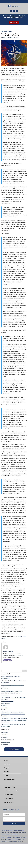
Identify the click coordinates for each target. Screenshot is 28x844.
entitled (14, 70)
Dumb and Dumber (5, 703)
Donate (6, 771)
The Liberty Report (5, 742)
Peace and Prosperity (11, 791)
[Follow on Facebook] (11, 11)
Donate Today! (14, 749)
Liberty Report (8, 802)
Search (24, 671)
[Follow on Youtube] (17, 11)
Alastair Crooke (7, 37)
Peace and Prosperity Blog (7, 739)
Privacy (3, 837)
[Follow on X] (14, 11)
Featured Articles (6, 31)
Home (6, 760)
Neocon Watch (4, 737)
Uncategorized (4, 744)
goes (8, 222)
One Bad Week (4, 707)
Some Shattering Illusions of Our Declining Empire (13, 724)
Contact (6, 775)
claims (6, 199)
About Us (7, 764)
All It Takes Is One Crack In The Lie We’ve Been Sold (13, 680)
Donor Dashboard (9, 779)
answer (15, 404)
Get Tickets (14, 22)
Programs (7, 768)
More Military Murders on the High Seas (10, 676)
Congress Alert (4, 732)
